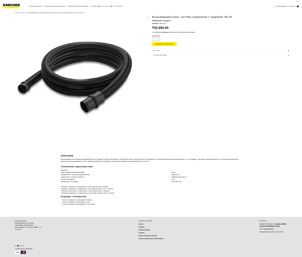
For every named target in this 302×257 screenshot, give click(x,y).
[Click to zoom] (147, 18)
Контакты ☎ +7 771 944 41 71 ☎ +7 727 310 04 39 (107, 6)
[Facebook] (15, 246)
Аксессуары (22, 12)
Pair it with (156, 50)
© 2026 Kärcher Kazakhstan (24, 249)
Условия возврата (144, 230)
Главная (17, 12)
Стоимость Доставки (160, 55)
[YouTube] (18, 246)
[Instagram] (22, 246)
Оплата (140, 224)
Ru (297, 1)
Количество (156, 36)
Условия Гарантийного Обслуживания (151, 238)
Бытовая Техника (35, 6)
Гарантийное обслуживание (78, 6)
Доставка (141, 227)
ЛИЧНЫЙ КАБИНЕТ (281, 6)
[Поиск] (274, 6)
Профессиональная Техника (54, 6)
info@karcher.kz (269, 229)
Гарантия (141, 232)
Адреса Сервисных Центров (147, 235)
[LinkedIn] (20, 246)
